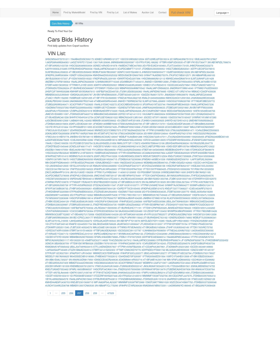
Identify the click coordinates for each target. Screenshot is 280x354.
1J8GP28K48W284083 (57, 62)
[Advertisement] (140, 329)
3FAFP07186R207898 (81, 133)
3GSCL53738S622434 (202, 198)
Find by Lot (112, 12)
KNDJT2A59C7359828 (179, 156)
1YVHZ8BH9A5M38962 (130, 279)
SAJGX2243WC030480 (130, 211)
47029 (110, 293)
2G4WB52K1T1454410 (132, 81)
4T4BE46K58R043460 (105, 101)
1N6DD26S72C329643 (131, 162)
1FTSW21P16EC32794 (180, 253)
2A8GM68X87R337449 (81, 101)
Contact (162, 12)
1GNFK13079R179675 (57, 159)
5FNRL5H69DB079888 (106, 237)
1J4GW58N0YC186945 (179, 285)
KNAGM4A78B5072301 (155, 285)
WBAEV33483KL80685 (130, 85)
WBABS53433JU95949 (57, 94)
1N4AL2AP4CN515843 (80, 279)
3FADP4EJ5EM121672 (152, 188)
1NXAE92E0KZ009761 (177, 159)
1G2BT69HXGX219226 (178, 72)
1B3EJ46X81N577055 (80, 149)
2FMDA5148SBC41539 (153, 159)
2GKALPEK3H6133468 (57, 101)
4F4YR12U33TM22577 (155, 214)
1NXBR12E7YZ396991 (105, 107)
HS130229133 (77, 240)
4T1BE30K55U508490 (80, 72)
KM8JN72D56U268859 (105, 165)
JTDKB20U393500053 (153, 68)
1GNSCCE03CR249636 (105, 259)
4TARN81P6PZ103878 (57, 182)
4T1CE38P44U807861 (153, 246)
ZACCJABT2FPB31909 (153, 146)
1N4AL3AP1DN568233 (157, 88)
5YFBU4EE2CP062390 (82, 162)
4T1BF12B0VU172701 (154, 123)
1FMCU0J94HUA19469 (106, 266)
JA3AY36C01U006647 (128, 224)
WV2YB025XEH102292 (105, 182)
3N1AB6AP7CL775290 (106, 285)
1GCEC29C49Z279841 (179, 85)
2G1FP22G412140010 (130, 275)
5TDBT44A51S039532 (56, 85)
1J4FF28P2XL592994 (201, 159)
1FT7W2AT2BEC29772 (203, 101)
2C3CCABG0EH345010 (129, 104)
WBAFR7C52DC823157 (201, 204)
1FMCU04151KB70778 (57, 136)
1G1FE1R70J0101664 (56, 127)
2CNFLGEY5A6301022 (106, 117)
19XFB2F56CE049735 (107, 91)
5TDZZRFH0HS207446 (105, 275)
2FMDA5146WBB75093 (105, 123)
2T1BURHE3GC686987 (82, 88)
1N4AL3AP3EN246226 (129, 110)
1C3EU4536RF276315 (200, 188)
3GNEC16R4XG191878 (105, 65)
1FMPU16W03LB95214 (153, 272)
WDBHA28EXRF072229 (105, 110)
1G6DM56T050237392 (57, 107)
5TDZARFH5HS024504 (178, 140)
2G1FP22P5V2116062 (81, 194)
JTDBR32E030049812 (80, 204)
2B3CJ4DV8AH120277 (155, 253)
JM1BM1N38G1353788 (156, 178)
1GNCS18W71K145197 (202, 249)
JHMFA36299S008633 (153, 107)
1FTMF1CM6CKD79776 (128, 249)
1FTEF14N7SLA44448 (57, 272)
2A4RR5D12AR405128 (178, 279)
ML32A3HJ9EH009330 (177, 249)
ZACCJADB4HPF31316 (57, 172)
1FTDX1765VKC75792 (201, 227)
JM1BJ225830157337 (56, 78)
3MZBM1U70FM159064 (57, 81)
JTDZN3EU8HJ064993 (105, 191)
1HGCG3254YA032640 (57, 152)
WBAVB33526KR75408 (105, 194)
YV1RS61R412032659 (202, 169)
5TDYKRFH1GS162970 (204, 178)
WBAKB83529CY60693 (81, 237)
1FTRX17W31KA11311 (130, 194)
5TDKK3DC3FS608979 (202, 149)
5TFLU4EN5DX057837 (105, 246)
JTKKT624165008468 (203, 156)
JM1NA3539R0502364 (178, 175)
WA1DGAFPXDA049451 (57, 162)
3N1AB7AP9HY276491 (129, 175)
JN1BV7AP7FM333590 (201, 107)
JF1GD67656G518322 (80, 78)
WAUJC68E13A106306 (104, 227)
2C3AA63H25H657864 (153, 152)
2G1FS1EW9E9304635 (154, 191)
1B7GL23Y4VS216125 (80, 165)
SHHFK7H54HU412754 (81, 117)
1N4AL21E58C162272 (105, 104)
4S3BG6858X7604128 (104, 188)
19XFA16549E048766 (204, 110)
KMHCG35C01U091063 (178, 97)
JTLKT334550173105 (177, 65)
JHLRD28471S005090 (105, 207)
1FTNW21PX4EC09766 (200, 224)
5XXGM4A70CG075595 (178, 114)
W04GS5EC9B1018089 (82, 256)
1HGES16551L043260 (203, 207)
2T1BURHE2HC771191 (130, 207)
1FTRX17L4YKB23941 (105, 172)
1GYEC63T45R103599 (57, 230)
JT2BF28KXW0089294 (57, 217)
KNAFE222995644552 (81, 107)
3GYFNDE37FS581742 (153, 249)
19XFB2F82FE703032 (81, 207)
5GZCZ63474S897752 (181, 282)
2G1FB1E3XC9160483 (154, 65)
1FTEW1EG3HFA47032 (129, 169)
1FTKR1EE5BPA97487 (153, 204)
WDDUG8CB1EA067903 (130, 75)
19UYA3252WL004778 (201, 143)
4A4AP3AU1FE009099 (57, 110)
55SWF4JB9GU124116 (202, 185)
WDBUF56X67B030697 (104, 72)
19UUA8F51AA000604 (153, 114)
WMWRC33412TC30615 (107, 178)
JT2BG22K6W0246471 (57, 104)
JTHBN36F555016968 (128, 127)
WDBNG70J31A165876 (81, 156)
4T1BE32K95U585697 (179, 194)
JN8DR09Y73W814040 (181, 88)
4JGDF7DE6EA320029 (178, 152)
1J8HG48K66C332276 (80, 220)
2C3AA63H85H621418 (129, 146)
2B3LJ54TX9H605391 (177, 201)
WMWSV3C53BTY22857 (57, 214)
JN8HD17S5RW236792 (130, 101)
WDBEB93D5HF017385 (177, 149)
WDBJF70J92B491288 (130, 136)
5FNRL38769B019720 (204, 81)
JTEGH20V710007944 (177, 204)
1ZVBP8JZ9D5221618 (80, 110)
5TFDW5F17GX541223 (107, 88)
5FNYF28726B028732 (56, 188)
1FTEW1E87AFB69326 (81, 243)
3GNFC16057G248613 (129, 72)
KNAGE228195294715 (105, 159)
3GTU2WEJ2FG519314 (157, 59)
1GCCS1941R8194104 (57, 169)
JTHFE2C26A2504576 (202, 175)
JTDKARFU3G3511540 (57, 227)
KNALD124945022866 (153, 97)
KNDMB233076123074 (82, 266)
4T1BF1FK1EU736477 (195, 62)
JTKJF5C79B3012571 (180, 75)
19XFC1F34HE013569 (177, 256)
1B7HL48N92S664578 (56, 279)
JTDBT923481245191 (128, 94)
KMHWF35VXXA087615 (82, 91)
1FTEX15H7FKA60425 (154, 169)
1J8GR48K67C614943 (179, 262)
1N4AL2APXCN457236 (202, 104)
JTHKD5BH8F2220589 (57, 191)
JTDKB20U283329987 (56, 204)
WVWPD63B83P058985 (179, 211)
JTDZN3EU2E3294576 (178, 243)
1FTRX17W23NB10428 (205, 211)
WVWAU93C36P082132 (130, 233)
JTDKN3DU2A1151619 (154, 279)
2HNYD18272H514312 (176, 120)
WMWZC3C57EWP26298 (106, 253)
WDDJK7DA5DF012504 (155, 156)
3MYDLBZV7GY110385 (152, 220)
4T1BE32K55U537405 (56, 262)
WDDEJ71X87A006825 (57, 256)
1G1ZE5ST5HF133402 (155, 211)
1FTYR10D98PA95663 (129, 152)
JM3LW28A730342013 (155, 266)
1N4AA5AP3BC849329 (178, 104)
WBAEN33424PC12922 (202, 146)
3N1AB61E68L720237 (56, 259)
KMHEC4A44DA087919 (178, 78)
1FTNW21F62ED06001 (206, 88)
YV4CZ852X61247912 (120, 240)
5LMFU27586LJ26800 (153, 101)
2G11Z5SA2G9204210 (203, 114)
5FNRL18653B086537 (80, 269)
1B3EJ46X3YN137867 (205, 59)
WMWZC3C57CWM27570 (107, 130)
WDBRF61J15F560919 (81, 152)
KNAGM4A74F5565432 (57, 246)
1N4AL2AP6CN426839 (82, 81)
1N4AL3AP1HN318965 (177, 220)
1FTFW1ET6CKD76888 (105, 272)
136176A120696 (101, 62)
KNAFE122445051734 (80, 224)
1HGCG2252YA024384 (204, 133)
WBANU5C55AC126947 (106, 136)
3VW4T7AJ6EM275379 (156, 75)
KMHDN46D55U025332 (105, 75)
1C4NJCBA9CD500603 (207, 130)
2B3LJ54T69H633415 (81, 246)
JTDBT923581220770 (178, 191)
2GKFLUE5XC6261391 (81, 123)
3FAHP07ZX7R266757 (105, 198)
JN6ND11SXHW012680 (156, 81)
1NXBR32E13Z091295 (80, 97)
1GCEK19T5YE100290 (57, 237)
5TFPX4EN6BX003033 (81, 191)
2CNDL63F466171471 (80, 146)
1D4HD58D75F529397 (129, 256)
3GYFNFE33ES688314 (154, 237)
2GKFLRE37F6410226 (105, 156)
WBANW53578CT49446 (155, 194)
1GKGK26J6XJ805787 (81, 94)
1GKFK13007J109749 (80, 272)
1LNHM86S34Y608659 (154, 230)
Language (221, 12)
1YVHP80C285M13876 (129, 243)
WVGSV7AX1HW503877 (106, 217)
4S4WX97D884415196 (153, 143)
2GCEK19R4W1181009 (57, 266)
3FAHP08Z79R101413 (56, 156)
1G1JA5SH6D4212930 (57, 165)
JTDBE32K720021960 (177, 107)
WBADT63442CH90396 (81, 262)
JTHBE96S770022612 (105, 256)
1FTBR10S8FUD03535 (171, 62)
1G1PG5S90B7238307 (81, 275)
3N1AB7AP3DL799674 (219, 62)
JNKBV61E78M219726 (154, 198)
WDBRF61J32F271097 (155, 262)
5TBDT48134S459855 (153, 149)
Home (55, 12)
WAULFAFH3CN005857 (202, 127)
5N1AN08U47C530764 (203, 269)
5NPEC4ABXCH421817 (106, 233)
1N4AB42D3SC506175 (82, 59)
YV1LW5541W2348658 (104, 149)
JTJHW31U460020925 (152, 120)
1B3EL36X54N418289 (201, 191)
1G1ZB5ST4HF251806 (128, 120)
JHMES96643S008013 (180, 233)
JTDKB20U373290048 (204, 282)
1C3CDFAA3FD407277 (129, 165)
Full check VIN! (181, 12)
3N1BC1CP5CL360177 (81, 217)
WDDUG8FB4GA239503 (179, 110)
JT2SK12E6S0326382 (130, 91)
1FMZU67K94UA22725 (129, 97)
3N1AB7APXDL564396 (202, 72)
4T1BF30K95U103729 (56, 65)
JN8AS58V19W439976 (176, 94)
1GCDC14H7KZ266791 (205, 162)
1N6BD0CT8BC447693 (130, 65)
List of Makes (130, 12)
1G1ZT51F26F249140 (56, 224)
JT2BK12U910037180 (180, 178)
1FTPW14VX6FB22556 (129, 246)
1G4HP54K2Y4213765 (180, 133)
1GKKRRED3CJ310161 (81, 233)
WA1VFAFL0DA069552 (178, 259)
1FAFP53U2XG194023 (81, 169)
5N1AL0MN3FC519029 (154, 182)
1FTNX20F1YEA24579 (81, 182)
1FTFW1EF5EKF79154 (175, 224)
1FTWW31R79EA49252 (129, 227)
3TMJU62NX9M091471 (182, 130)
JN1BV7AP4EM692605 (105, 94)
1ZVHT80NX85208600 (57, 211)
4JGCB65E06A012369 (56, 120)
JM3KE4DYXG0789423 (179, 207)
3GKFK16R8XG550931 (105, 85)
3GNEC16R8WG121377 (106, 59)
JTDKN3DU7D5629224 (57, 88)
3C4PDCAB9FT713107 (129, 68)
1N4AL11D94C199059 (56, 143)
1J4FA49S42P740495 (56, 249)
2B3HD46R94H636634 (177, 143)
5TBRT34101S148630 (80, 230)
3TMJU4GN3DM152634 (130, 133)
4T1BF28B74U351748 (154, 259)
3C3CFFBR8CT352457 (130, 262)
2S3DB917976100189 (105, 243)
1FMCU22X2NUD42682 (128, 149)
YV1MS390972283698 (56, 198)
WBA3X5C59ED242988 (202, 201)
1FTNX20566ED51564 (153, 256)
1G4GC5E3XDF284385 (178, 123)
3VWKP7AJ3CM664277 (177, 185)
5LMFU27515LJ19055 (56, 220)
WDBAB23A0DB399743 (156, 162)
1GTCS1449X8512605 (154, 140)
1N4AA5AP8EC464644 (178, 237)
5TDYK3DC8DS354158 (106, 211)
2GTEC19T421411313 (129, 114)
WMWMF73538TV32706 (155, 275)
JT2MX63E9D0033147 (131, 266)
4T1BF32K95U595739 (56, 185)
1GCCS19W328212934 (132, 59)
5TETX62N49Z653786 (133, 130)
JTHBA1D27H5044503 (181, 81)
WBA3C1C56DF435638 (203, 91)
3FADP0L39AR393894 (56, 75)
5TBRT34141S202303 (103, 249)
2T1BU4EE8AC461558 (57, 117)
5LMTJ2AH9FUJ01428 (202, 78)
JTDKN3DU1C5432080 (156, 233)
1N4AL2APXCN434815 (105, 68)
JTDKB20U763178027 (203, 253)
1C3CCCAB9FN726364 (81, 211)
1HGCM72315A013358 (204, 214)
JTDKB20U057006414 (204, 275)
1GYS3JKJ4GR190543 (104, 220)
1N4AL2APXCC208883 (144, 240)
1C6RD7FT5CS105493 (128, 188)
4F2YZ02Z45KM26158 (153, 165)
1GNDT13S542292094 (80, 75)
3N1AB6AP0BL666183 (203, 75)
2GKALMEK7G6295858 (57, 133)
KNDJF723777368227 (176, 188)
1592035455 (197, 136)
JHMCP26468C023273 (201, 65)
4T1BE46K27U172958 (82, 214)
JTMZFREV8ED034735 (105, 204)
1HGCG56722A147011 (155, 136)
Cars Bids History (61, 23)
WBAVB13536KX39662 (104, 120)
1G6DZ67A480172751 (152, 94)
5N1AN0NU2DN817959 (81, 259)
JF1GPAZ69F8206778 (192, 240)
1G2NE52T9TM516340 (129, 107)
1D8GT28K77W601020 (157, 282)
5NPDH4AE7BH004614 (82, 178)
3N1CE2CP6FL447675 (180, 275)
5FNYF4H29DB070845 (202, 152)
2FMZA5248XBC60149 (217, 136)
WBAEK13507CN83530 (82, 285)
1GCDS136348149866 (201, 246)
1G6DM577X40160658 (129, 191)
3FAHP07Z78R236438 (130, 285)
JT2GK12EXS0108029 (152, 127)
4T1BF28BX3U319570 (129, 182)
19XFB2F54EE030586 (154, 201)
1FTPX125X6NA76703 (202, 237)
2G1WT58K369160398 (131, 214)
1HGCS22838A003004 (80, 65)
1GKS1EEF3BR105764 (178, 146)
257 (79, 293)
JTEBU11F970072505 (129, 237)
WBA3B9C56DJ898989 (105, 114)
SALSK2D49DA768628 (104, 224)
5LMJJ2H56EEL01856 (104, 143)
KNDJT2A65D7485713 (203, 85)
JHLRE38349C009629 (131, 178)
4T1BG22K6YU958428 (203, 285)
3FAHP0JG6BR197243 (203, 262)
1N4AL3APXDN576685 (154, 91)
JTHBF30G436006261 (80, 188)
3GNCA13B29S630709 (57, 243)
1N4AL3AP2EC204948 (200, 94)
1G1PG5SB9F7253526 (148, 172)
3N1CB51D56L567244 (178, 182)
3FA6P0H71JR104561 (81, 253)
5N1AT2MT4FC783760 (105, 133)
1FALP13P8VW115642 (131, 217)
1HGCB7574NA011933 (105, 146)
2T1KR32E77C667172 (56, 233)
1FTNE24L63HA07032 (178, 230)
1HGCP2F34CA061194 (105, 269)
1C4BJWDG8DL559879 (130, 156)
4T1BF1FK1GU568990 (105, 97)
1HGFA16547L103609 (203, 194)
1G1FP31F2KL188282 (146, 62)
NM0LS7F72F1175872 (128, 143)
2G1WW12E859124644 (156, 133)
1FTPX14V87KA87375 (201, 182)
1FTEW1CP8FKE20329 (154, 207)
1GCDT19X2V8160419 (57, 275)
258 (87, 293)
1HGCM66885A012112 (153, 78)
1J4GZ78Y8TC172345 (80, 62)
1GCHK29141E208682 (203, 259)
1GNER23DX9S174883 (180, 217)
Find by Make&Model (74, 12)
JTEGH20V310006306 (178, 169)
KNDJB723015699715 (81, 282)
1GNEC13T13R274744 (179, 91)
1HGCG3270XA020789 (178, 101)
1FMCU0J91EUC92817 (57, 130)
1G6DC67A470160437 (179, 117)
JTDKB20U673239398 (129, 159)
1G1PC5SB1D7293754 (81, 143)
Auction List (148, 12)
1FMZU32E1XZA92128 (203, 279)
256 (71, 293)
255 (63, 293)
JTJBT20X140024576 (81, 227)
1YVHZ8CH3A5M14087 (201, 220)
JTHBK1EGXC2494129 (57, 201)
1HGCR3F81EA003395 (106, 201)
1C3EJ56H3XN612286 (81, 140)
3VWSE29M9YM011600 (173, 172)
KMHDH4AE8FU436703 (57, 282)
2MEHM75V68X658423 (201, 120)
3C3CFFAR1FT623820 (81, 104)
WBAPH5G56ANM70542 (132, 88)
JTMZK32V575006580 (129, 269)
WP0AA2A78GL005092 (130, 140)
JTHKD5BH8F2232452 (216, 240)
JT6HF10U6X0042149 (177, 227)
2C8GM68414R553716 (130, 259)
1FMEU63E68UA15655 (81, 201)
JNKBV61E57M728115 (81, 136)
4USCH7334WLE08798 (57, 285)
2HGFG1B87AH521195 (199, 172)
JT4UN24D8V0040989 (179, 136)
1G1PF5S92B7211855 (80, 127)
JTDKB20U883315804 (56, 123)
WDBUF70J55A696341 (204, 217)
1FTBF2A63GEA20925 (105, 230)
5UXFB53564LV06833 (56, 72)
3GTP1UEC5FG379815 (202, 68)
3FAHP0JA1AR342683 (105, 169)
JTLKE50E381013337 (151, 224)
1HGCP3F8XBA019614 (81, 198)
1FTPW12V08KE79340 (152, 185)
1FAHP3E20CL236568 (130, 201)
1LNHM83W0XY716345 (107, 81)
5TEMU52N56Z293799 (130, 123)
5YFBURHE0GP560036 (80, 68)
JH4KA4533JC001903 (129, 272)
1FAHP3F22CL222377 (131, 253)
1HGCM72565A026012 (57, 178)
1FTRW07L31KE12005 (81, 85)
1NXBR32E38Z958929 (105, 152)
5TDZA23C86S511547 (104, 185)
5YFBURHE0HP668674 (168, 240)
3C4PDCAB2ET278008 (57, 175)
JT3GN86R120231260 (177, 246)
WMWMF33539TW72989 (131, 282)
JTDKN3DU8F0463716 (81, 114)
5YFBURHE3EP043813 (105, 279)
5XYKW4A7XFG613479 (153, 269)
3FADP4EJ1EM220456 (81, 175)
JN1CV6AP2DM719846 (154, 110)
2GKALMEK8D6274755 (203, 266)
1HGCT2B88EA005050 (81, 159)
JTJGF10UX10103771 (128, 185)
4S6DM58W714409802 (57, 194)
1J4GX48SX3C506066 (202, 230)
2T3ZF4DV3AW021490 (178, 272)
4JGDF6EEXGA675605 (57, 140)
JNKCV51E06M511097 (57, 114)
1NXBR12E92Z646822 (129, 204)
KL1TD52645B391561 (178, 266)
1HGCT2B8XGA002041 (177, 68)
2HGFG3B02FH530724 (203, 243)
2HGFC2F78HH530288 (57, 91)
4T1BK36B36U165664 (153, 227)
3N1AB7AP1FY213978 (128, 220)
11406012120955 (127, 172)
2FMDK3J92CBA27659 (180, 214)
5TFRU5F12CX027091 (57, 253)
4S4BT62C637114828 (96, 240)
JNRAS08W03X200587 (122, 62)
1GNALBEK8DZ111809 (107, 162)
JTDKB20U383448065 (201, 272)
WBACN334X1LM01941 (130, 117)
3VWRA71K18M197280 (204, 117)
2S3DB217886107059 (56, 149)
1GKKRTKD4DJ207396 (128, 78)
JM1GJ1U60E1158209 (81, 172)
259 (95, 293)
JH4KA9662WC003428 (203, 97)
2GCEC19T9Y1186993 (155, 117)
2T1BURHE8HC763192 (155, 217)
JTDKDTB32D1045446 (57, 146)
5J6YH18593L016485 (56, 68)
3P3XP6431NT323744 (153, 104)
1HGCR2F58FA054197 (178, 165)
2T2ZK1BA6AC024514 (80, 249)
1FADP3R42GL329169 (104, 78)
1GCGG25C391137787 (129, 230)
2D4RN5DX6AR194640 (82, 130)
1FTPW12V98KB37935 (158, 130)
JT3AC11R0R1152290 (56, 97)
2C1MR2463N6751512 (181, 59)
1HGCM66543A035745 (106, 262)
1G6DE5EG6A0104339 (107, 214)
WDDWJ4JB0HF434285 (130, 198)
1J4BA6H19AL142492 (80, 120)
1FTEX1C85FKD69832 (154, 175)
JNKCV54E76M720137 (105, 175)
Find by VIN (96, 12)
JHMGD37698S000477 (153, 72)
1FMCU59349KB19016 (105, 140)
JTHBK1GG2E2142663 (180, 162)
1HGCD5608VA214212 (204, 233)
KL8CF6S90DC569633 (178, 198)
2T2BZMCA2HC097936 (178, 269)
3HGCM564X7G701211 (57, 59)
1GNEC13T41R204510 (154, 85)
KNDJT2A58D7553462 (57, 269)
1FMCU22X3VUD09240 (57, 207)
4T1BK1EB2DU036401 (202, 256)
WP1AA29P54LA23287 (106, 282)
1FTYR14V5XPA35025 (80, 185)
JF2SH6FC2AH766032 (203, 140)
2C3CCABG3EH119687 (177, 127)
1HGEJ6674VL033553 (201, 165)
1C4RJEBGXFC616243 (154, 243)
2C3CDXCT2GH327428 (105, 127)
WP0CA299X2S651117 (57, 240)
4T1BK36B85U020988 (202, 123)
